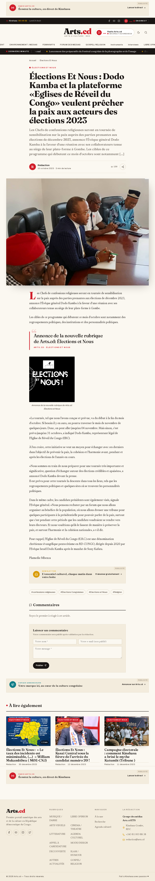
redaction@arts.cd (135, 840)
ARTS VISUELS (57, 825)
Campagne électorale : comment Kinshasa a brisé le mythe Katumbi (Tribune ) (121, 755)
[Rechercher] (146, 33)
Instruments (117, 45)
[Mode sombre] (138, 33)
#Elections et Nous (98, 592)
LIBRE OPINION (79, 817)
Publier (39, 665)
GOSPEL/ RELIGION (95, 45)
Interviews (133, 45)
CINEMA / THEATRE (76, 827)
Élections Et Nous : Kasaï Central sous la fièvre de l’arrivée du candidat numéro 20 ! (72, 755)
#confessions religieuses (43, 592)
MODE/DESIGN (79, 843)
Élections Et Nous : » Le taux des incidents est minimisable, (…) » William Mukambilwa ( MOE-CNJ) (28, 755)
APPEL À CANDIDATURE (57, 845)
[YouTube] (114, 21)
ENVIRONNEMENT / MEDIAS (23, 45)
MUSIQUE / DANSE (55, 819)
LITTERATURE (57, 834)
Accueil (32, 60)
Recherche (100, 822)
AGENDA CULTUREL (77, 836)
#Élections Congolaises (72, 592)
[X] (30, 832)
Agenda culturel (103, 827)
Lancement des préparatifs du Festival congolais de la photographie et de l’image (47, 51)
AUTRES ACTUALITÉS (56, 862)
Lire (45, 764)
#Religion (117, 592)
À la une (99, 817)
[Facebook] (109, 21)
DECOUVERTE (57, 852)
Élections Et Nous (48, 60)
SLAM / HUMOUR (76, 853)
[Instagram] (119, 21)
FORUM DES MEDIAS (70, 45)
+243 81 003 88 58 (136, 834)
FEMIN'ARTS (49, 45)
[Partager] (123, 167)
